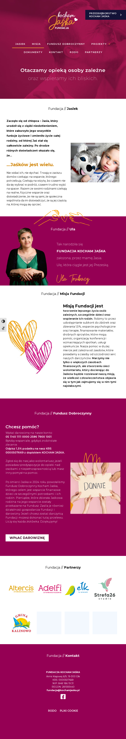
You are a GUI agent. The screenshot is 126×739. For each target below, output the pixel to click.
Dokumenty (33, 52)
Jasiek (20, 43)
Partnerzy (93, 52)
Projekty (99, 43)
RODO (74, 52)
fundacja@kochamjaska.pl (63, 690)
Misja (36, 43)
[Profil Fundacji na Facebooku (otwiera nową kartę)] (63, 696)
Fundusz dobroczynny (66, 43)
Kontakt (56, 52)
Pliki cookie (69, 710)
